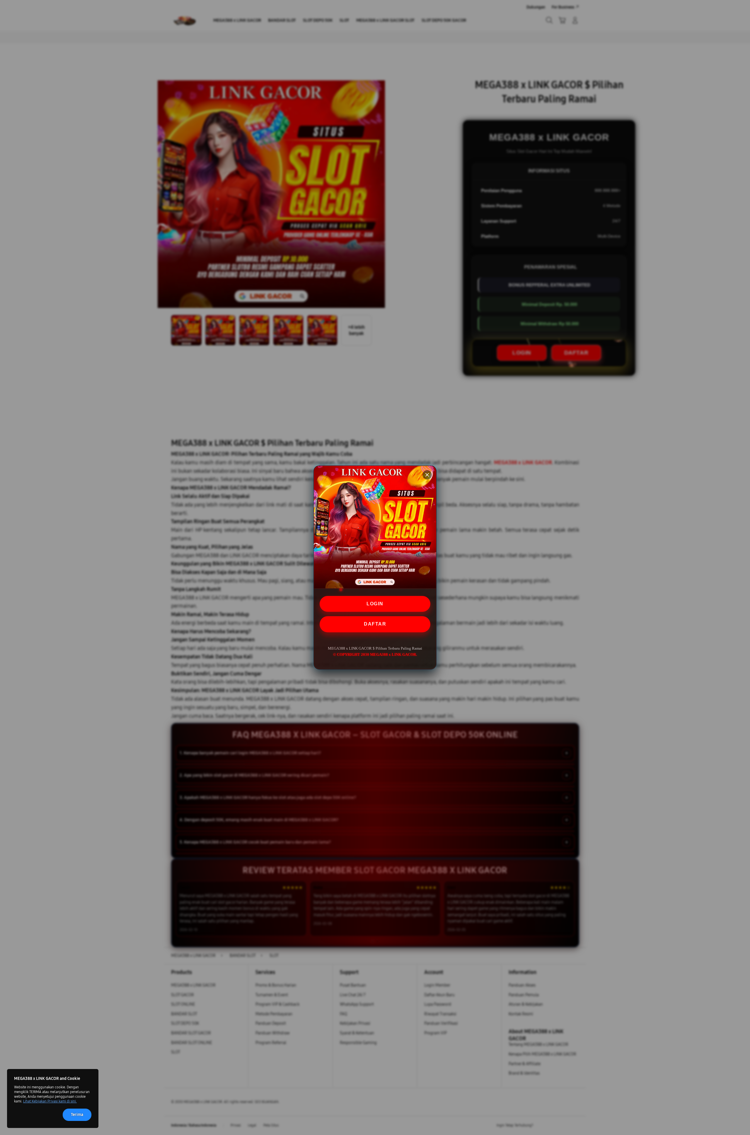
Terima (77, 1114)
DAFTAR (375, 623)
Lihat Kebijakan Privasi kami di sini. (50, 1101)
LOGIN (375, 603)
